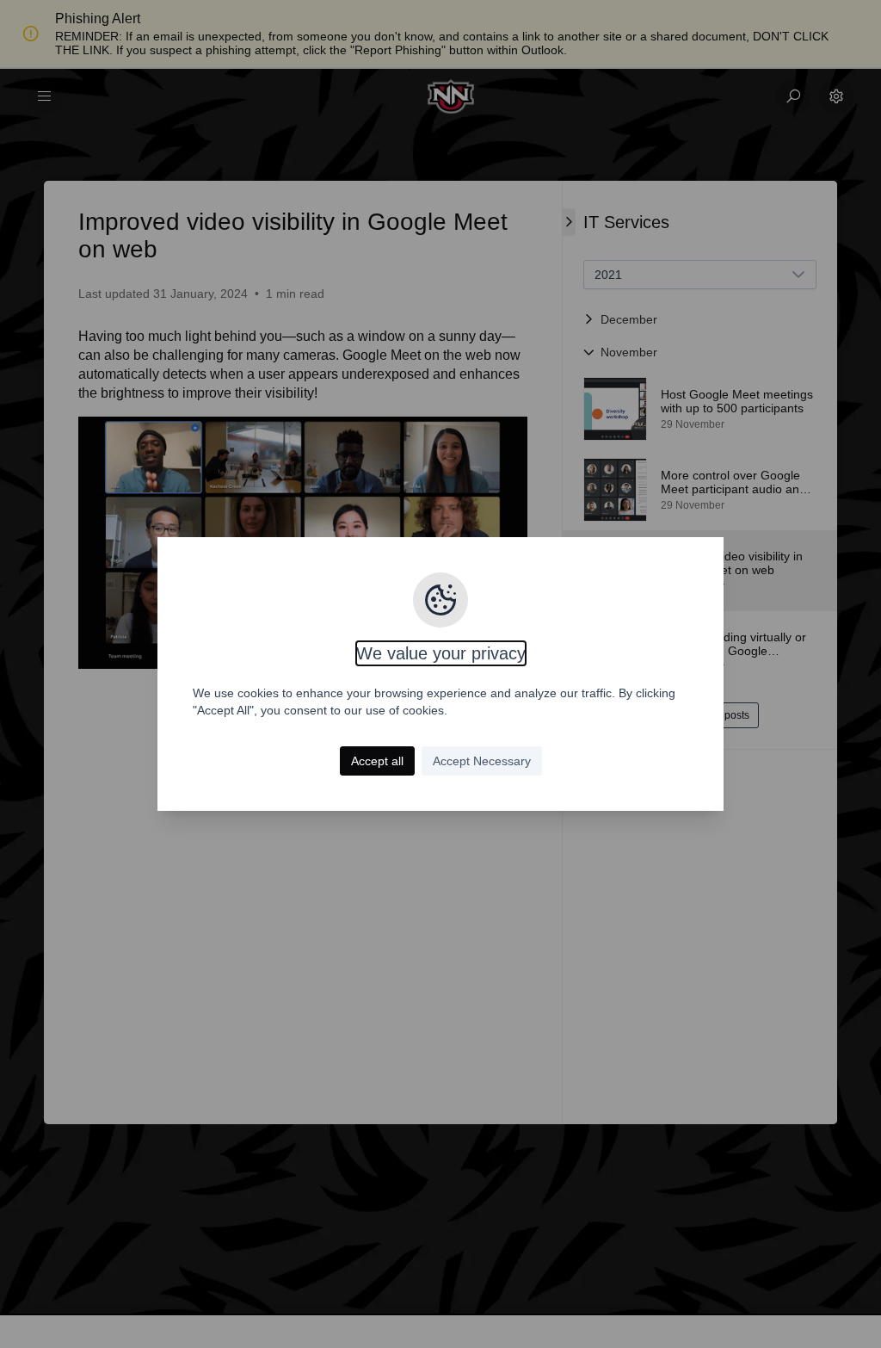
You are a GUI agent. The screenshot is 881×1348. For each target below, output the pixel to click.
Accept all (377, 761)
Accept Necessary (482, 761)
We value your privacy (441, 653)
